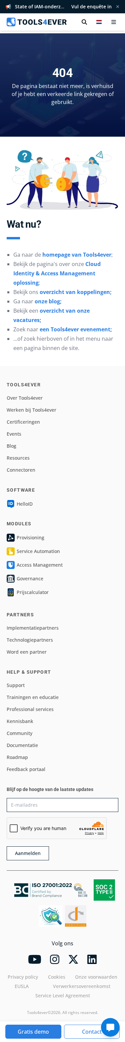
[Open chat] (110, 1027)
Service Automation (38, 551)
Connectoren (21, 470)
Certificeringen (23, 422)
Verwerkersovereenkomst (81, 986)
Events (14, 434)
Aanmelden (28, 853)
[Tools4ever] (37, 22)
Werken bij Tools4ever (31, 410)
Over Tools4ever (25, 398)
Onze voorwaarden (96, 977)
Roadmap (17, 757)
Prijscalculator (33, 592)
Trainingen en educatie (33, 697)
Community (19, 733)
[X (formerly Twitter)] (73, 959)
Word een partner (27, 652)
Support (16, 685)
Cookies (56, 977)
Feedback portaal (26, 769)
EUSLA (22, 986)
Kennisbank (20, 721)
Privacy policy (23, 977)
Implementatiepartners (33, 628)
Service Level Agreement (62, 995)
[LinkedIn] (92, 959)
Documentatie (22, 745)
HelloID (25, 504)
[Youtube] (34, 959)
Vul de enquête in (91, 6)
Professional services (30, 709)
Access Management (40, 565)
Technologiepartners (30, 640)
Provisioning (30, 537)
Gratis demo (33, 1031)
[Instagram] (54, 959)
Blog (11, 446)
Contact (92, 1031)
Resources (18, 458)
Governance (30, 578)
